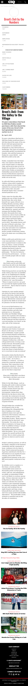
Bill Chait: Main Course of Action (14, 614)
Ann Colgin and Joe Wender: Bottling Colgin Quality (14, 564)
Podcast (14, 657)
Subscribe (14, 654)
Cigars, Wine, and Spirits (14, 550)
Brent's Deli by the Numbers (14, 20)
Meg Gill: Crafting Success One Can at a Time (14, 553)
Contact (14, 649)
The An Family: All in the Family (14, 529)
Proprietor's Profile (9, 6)
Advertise (14, 652)
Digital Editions (14, 655)
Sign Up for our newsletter (14, 668)
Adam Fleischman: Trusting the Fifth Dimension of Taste (14, 589)
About (14, 651)
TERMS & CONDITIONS (18, 683)
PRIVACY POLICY (8, 683)
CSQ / (2, 6)
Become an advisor (14, 663)
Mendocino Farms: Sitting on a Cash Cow (14, 638)
